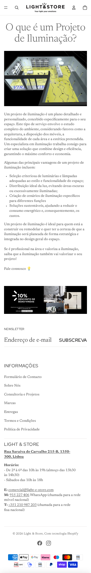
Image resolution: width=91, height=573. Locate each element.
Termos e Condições (20, 421)
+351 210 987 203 (22, 505)
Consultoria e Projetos (21, 394)
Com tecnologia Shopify (61, 533)
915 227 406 (19, 495)
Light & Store (33, 533)
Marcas (10, 403)
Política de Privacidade (22, 429)
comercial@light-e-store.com (31, 490)
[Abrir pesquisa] (16, 7)
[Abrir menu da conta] (73, 7)
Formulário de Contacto (23, 377)
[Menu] (6, 7)
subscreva (73, 340)
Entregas (11, 412)
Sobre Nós (12, 386)
